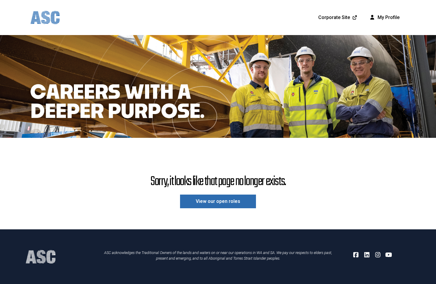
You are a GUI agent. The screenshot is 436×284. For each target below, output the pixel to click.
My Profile (388, 17)
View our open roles (218, 201)
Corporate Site (334, 17)
